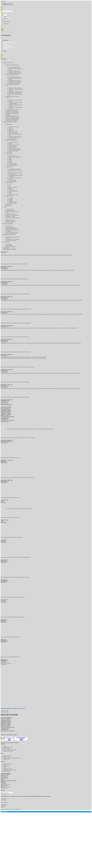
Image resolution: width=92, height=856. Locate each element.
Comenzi (5, 765)
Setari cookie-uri (4, 811)
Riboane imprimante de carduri (9, 749)
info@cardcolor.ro (10, 4)
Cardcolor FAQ (6, 756)
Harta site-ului (6, 759)
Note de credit (6, 766)
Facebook (5, 787)
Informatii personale (7, 763)
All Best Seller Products (6, 663)
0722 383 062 (9, 3)
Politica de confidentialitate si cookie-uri (11, 758)
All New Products (5, 403)
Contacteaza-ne (7, 786)
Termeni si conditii (7, 755)
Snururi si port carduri (8, 751)
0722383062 (4, 785)
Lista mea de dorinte (7, 768)
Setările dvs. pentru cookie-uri (9, 769)
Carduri (4, 746)
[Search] (2, 13)
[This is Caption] (4, 251)
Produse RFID (6, 748)
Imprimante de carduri (8, 747)
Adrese (4, 767)
